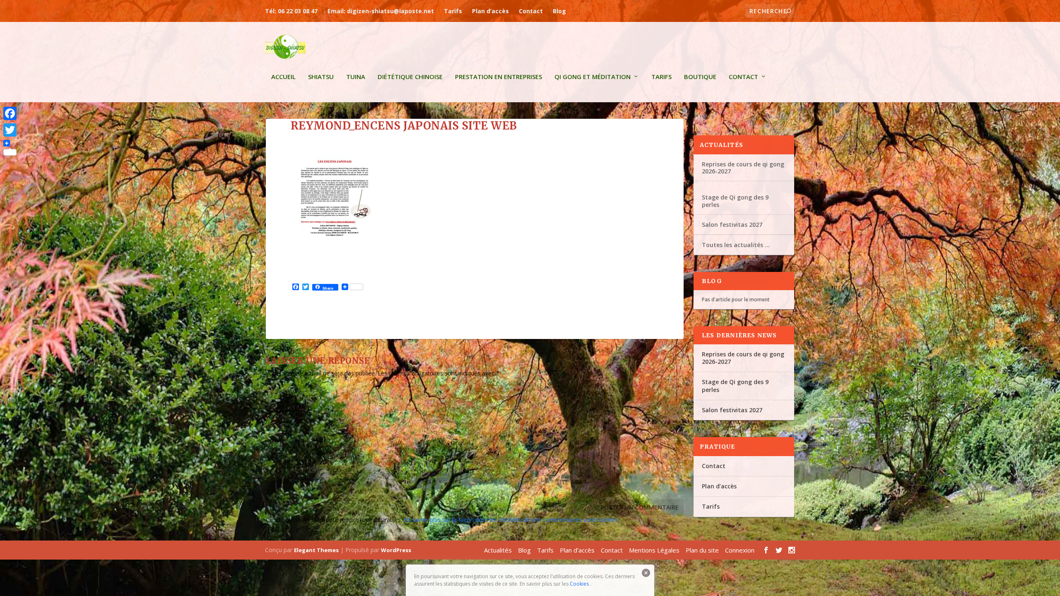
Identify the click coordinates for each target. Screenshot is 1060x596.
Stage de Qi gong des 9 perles (735, 201)
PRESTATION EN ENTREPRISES (498, 77)
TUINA (355, 77)
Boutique (700, 77)
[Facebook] (10, 113)
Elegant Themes (316, 550)
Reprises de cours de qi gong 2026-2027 (743, 168)
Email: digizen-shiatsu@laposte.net (381, 11)
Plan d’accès (490, 11)
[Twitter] (10, 130)
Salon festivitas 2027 (732, 224)
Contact (531, 11)
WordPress (396, 550)
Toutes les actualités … (736, 245)
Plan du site (702, 550)
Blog (559, 11)
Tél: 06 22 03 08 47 (291, 11)
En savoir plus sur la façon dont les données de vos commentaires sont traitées (510, 520)
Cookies (579, 583)
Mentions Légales (654, 550)
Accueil (283, 77)
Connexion (739, 550)
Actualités (498, 550)
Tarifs (453, 11)
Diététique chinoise (410, 77)
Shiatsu (321, 77)
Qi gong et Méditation (592, 77)
